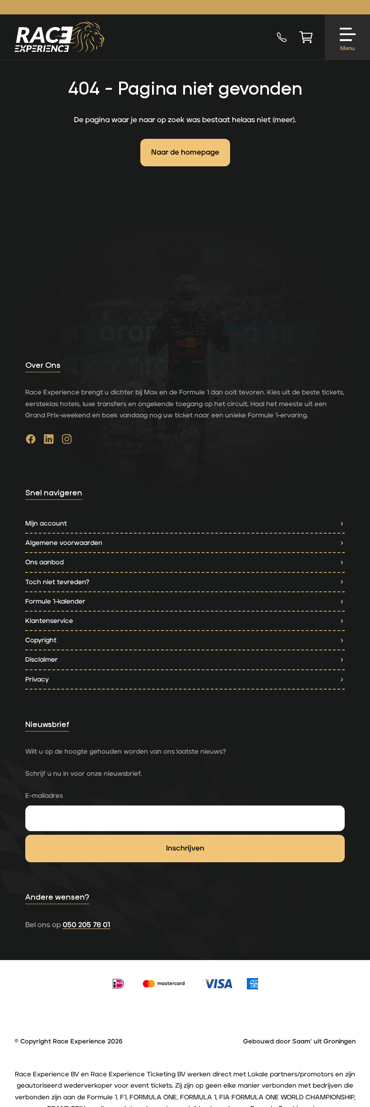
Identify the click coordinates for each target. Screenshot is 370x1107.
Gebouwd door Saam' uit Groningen (299, 1041)
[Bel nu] (282, 36)
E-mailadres (44, 795)
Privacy (37, 679)
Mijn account (46, 523)
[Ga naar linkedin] (48, 441)
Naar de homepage (185, 152)
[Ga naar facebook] (30, 441)
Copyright (40, 640)
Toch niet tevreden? (57, 582)
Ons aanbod (44, 562)
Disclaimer (41, 659)
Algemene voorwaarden (63, 543)
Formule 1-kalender (55, 601)
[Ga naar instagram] (66, 441)
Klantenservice (49, 621)
